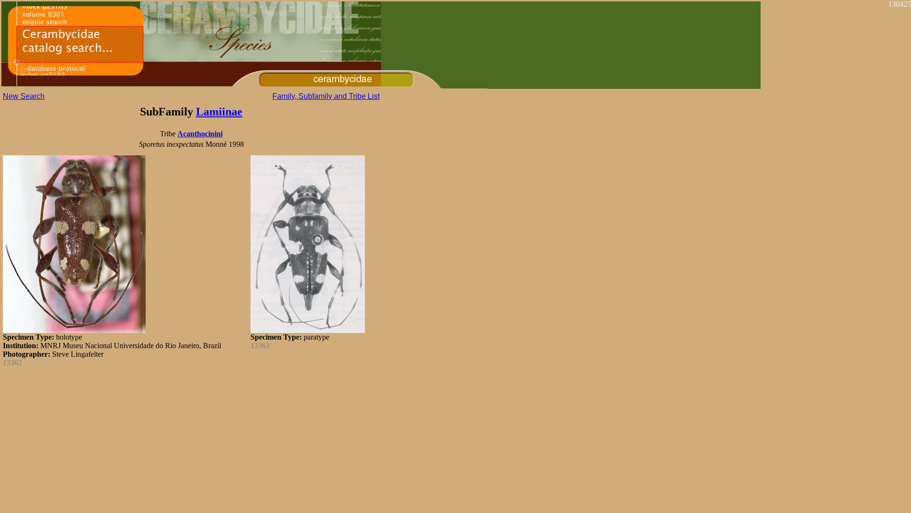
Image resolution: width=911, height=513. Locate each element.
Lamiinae (219, 111)
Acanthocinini (200, 134)
